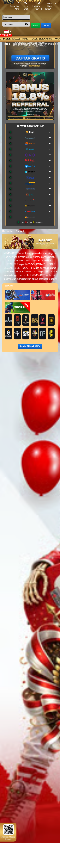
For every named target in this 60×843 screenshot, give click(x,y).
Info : (7, 43)
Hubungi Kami (36, 7)
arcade (16, 39)
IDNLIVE (7, 39)
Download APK (15, 7)
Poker (25, 39)
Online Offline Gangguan (30, 222)
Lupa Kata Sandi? (48, 6)
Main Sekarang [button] (30, 346)
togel (34, 39)
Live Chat (26, 7)
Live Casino (45, 39)
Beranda (7, 231)
